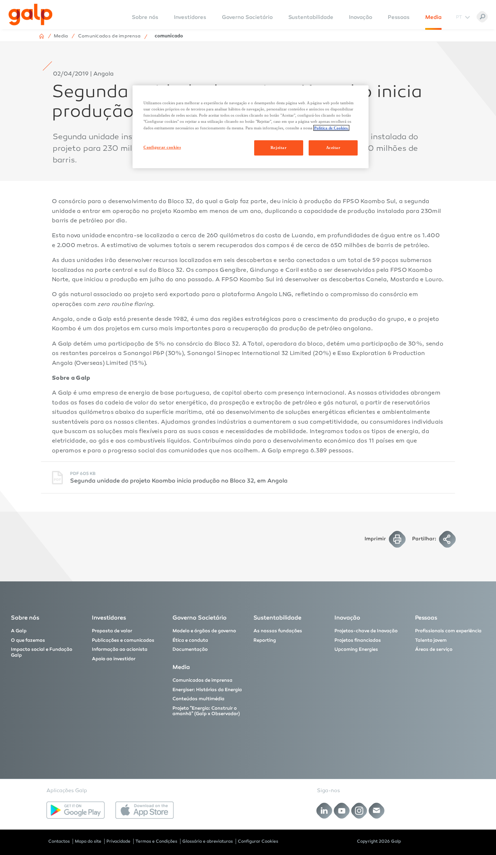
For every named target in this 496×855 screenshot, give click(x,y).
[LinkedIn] (324, 810)
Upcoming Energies (356, 649)
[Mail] (376, 810)
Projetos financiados (357, 640)
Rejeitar (279, 147)
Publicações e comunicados (123, 640)
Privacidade (118, 841)
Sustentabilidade (310, 17)
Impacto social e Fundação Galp (41, 652)
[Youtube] (342, 810)
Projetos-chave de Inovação (366, 631)
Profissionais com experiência (448, 631)
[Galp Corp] (30, 14)
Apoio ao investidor (113, 659)
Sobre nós (25, 617)
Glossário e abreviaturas (207, 841)
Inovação (360, 17)
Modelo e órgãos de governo (204, 631)
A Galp (19, 631)
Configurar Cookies (258, 841)
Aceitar (333, 147)
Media (433, 17)
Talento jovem (431, 640)
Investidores (190, 17)
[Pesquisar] (482, 16)
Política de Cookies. (331, 128)
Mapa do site (88, 841)
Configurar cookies (162, 147)
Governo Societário (247, 17)
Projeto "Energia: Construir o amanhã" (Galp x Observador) (206, 711)
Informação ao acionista (119, 649)
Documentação (190, 649)
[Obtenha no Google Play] (75, 810)
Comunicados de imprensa (202, 680)
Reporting (264, 640)
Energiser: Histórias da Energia (207, 690)
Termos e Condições (156, 841)
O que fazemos (28, 640)
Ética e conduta (190, 640)
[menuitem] (145, 22)
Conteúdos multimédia (198, 699)
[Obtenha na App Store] (144, 810)
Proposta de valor (112, 631)
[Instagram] (359, 810)
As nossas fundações (277, 631)
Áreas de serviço (433, 649)
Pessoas (399, 17)
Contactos (59, 841)
